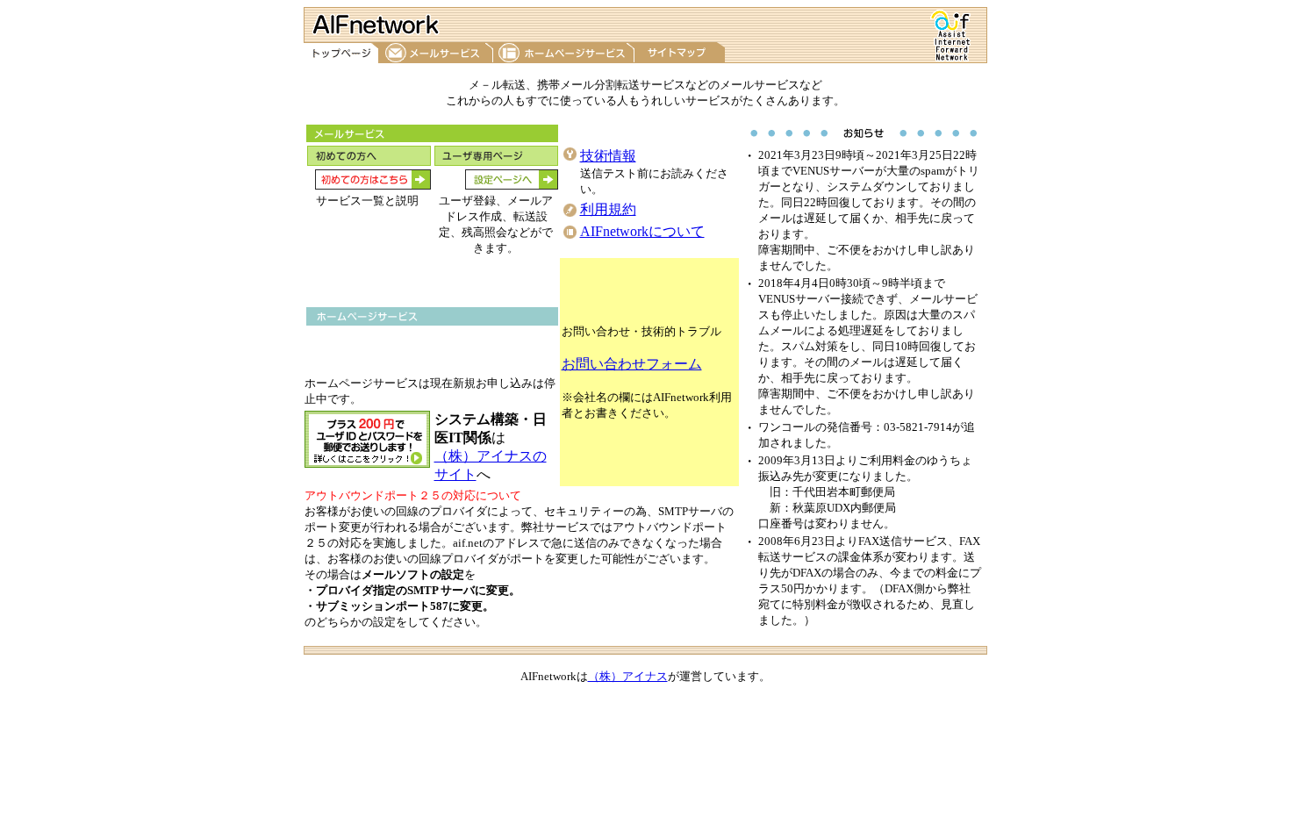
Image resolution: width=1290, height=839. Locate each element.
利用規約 (608, 209)
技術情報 (608, 155)
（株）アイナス (628, 676)
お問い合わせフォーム (632, 363)
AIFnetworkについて (642, 231)
